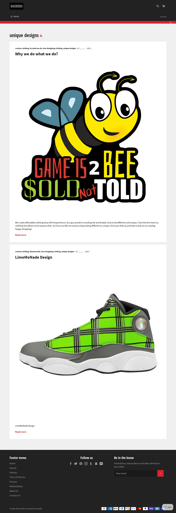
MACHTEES (20, 509)
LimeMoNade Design (33, 257)
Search (13, 468)
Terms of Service (17, 477)
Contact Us (15, 495)
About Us (14, 490)
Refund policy (16, 486)
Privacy (13, 481)
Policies (13, 472)
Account (163, 17)
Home (12, 463)
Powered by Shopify (34, 509)
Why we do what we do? (36, 53)
